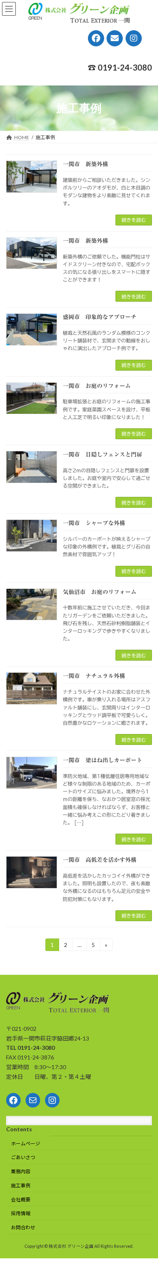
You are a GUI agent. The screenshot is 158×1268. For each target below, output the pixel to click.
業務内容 (20, 1171)
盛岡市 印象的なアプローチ (100, 317)
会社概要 (20, 1199)
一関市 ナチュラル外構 (94, 676)
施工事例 (20, 1185)
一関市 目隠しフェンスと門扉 (102, 454)
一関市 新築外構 (85, 164)
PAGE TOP (146, 1221)
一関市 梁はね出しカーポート (102, 760)
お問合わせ (23, 1227)
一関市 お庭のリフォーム (97, 386)
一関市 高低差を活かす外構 (100, 860)
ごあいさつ (23, 1157)
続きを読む (134, 219)
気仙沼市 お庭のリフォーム (100, 592)
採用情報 (20, 1213)
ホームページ (25, 1143)
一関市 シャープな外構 (94, 523)
